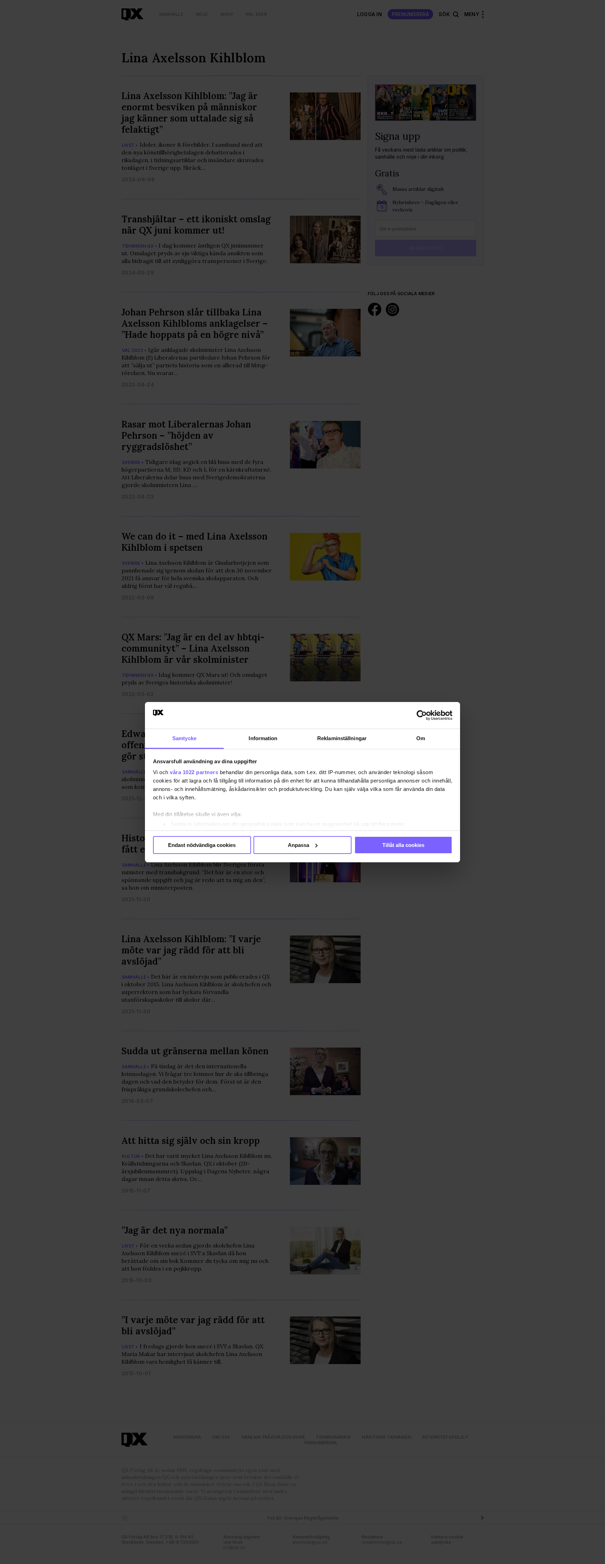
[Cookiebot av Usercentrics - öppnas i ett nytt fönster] (421, 715)
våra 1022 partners (194, 772)
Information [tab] (263, 738)
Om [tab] (420, 738)
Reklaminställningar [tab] (342, 738)
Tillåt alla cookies (403, 845)
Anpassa (298, 845)
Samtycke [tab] (184, 738)
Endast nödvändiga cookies (202, 845)
